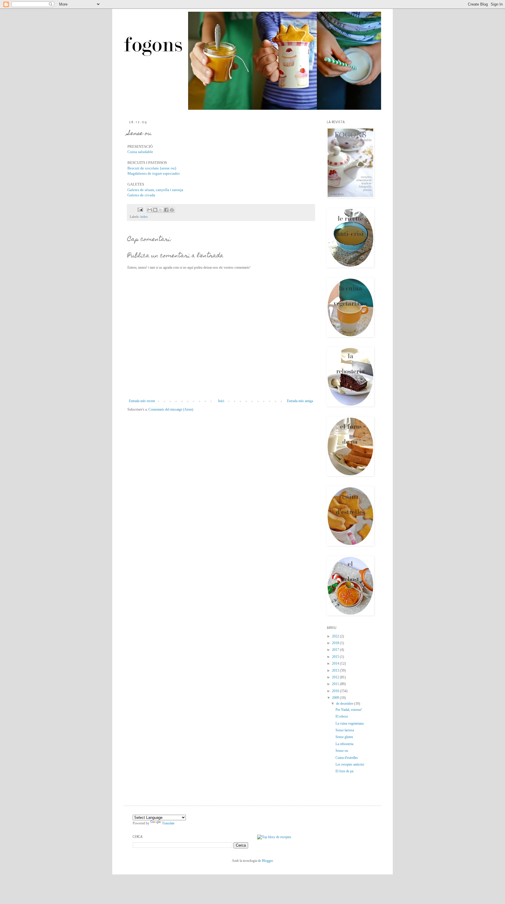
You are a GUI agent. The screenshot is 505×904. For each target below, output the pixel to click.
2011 (336, 684)
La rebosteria (344, 744)
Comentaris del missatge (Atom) (170, 409)
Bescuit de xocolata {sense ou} (152, 168)
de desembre (345, 703)
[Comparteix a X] (161, 210)
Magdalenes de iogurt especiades (153, 173)
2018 (336, 643)
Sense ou (341, 751)
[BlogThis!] (155, 210)
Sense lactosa (344, 730)
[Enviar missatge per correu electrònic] (140, 209)
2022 (336, 636)
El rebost (341, 716)
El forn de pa (344, 771)
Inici (221, 401)
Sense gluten (344, 737)
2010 (336, 691)
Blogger (267, 861)
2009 (336, 698)
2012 (336, 677)
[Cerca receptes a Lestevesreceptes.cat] (274, 837)
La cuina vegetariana (349, 723)
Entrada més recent (142, 401)
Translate (168, 823)
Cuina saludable (140, 152)
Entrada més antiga (300, 401)
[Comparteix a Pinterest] (172, 210)
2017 (336, 650)
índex (144, 216)
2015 (336, 657)
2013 (336, 670)
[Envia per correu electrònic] (150, 210)
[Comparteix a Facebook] (166, 210)
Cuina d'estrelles (346, 758)
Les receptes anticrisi (349, 764)
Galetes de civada (141, 195)
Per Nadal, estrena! (348, 710)
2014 (336, 663)
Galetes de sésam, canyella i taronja (155, 190)
